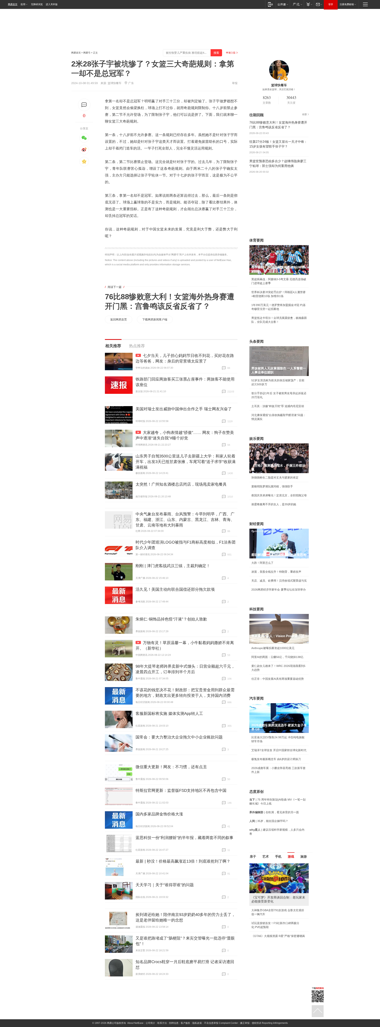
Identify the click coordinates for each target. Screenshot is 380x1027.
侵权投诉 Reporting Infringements (270, 1023)
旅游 (303, 856)
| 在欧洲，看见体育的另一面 (274, 812)
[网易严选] (297, 4)
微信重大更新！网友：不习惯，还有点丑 (171, 767)
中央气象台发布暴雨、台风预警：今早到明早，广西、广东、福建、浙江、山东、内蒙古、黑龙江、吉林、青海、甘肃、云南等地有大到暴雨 (185, 519)
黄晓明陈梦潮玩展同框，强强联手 (272, 486)
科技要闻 (256, 609)
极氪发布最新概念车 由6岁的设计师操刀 (276, 759)
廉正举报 (245, 1023)
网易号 (86, 52)
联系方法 (162, 1023)
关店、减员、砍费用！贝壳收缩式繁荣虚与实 (279, 580)
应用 (23, 4)
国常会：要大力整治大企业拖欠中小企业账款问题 (179, 737)
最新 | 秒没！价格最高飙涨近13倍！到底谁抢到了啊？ (183, 861)
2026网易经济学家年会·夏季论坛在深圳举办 (278, 589)
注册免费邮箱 (347, 4)
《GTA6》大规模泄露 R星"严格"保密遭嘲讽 (278, 936)
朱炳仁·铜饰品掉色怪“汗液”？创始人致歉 (171, 619)
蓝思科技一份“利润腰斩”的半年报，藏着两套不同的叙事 (184, 837)
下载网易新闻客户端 (154, 319)
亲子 (253, 856)
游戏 (291, 856)
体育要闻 (256, 240)
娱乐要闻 (256, 439)
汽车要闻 (256, 698)
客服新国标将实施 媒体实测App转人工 (169, 713)
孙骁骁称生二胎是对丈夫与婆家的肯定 (274, 477)
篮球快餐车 (115, 83)
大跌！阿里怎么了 (262, 562)
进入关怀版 (52, 4)
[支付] (309, 4)
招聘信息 (174, 1023)
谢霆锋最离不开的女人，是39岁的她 (273, 504)
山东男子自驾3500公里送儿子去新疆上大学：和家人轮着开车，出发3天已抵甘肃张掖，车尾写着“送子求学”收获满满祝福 (186, 461)
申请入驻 (231, 53)
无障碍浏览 (37, 4)
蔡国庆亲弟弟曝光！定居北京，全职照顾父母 (279, 495)
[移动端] (270, 4)
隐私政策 (197, 1023)
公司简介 (150, 1023)
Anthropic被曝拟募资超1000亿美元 (272, 648)
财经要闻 (256, 524)
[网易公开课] (283, 4)
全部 (304, 114)
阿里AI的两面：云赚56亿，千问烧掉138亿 (277, 657)
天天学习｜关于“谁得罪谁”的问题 (165, 885)
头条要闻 (256, 341)
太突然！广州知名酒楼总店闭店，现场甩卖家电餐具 (181, 484)
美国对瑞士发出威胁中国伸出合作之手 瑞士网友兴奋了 (184, 409)
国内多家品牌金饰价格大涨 (159, 814)
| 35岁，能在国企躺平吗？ (268, 821)
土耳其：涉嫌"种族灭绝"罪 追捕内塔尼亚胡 (277, 406)
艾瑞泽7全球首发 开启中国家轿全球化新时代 (278, 750)
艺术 (265, 856)
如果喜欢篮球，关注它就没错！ (279, 89)
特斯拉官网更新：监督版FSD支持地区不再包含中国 (181, 790)
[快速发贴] (84, 105)
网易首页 (12, 4)
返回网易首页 (118, 319)
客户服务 (185, 1023)
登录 (330, 4)
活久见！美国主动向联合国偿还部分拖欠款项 (175, 589)
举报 (235, 83)
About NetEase (135, 1023)
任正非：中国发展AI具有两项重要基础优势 (277, 678)
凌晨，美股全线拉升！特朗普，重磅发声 (276, 571)
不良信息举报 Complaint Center (221, 1023)
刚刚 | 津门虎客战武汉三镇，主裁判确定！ (173, 566)
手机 (278, 856)
